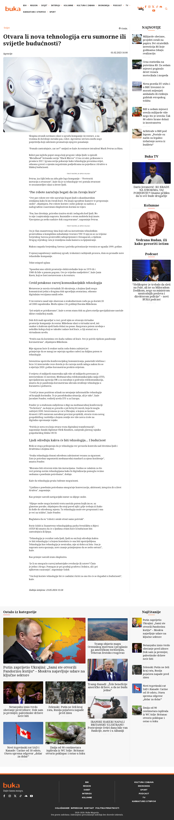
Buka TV (151, 156)
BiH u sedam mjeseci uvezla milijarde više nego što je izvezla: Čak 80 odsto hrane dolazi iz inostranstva (156, 115)
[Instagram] (149, 6)
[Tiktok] (157, 6)
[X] (22, 143)
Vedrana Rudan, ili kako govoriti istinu (151, 242)
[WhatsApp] (22, 156)
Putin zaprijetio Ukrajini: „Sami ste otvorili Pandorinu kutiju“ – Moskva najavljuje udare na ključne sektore (44, 671)
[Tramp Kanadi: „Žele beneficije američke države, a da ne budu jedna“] (108, 670)
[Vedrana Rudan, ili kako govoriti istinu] (151, 223)
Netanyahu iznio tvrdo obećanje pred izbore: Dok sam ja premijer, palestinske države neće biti (23, 711)
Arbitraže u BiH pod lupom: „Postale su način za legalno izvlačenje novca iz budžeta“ (155, 137)
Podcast (151, 254)
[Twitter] (153, 6)
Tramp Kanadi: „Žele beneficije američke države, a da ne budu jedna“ (107, 687)
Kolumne (151, 205)
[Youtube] (153, 10)
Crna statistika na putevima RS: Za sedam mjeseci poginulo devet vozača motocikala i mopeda (156, 68)
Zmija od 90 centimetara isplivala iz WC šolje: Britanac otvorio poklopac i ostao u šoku (65, 750)
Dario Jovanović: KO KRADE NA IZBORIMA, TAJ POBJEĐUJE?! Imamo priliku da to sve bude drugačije (151, 191)
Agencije (7, 54)
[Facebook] (145, 6)
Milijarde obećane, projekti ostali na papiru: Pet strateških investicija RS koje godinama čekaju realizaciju (156, 45)
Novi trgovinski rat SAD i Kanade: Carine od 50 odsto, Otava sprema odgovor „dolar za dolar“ (23, 752)
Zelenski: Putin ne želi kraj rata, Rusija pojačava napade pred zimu (65, 710)
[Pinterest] (22, 150)
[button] (166, 8)
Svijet (7, 28)
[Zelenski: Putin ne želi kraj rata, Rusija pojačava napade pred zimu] (65, 692)
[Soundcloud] (160, 6)
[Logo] (12, 8)
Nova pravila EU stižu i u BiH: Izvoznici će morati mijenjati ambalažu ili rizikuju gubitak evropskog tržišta (156, 92)
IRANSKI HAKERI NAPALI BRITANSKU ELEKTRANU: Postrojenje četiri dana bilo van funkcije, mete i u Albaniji (108, 726)
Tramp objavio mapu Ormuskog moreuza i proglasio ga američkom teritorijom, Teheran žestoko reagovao (108, 648)
